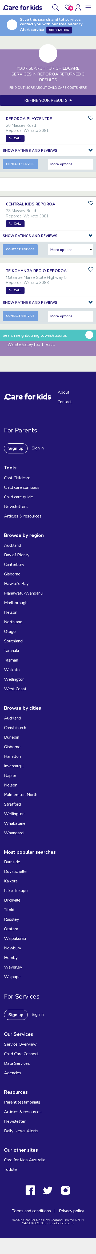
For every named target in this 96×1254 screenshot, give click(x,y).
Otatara (11, 929)
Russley (11, 919)
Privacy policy (71, 1211)
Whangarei (14, 833)
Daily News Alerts (21, 1131)
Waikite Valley (20, 344)
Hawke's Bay (16, 584)
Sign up (15, 448)
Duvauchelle (15, 871)
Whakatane (15, 823)
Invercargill (14, 766)
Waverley (13, 967)
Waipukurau (15, 938)
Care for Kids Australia (24, 1160)
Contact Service (20, 164)
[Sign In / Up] (78, 7)
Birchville (12, 900)
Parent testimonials (22, 1102)
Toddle (10, 1169)
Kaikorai (11, 881)
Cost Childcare (17, 478)
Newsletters (16, 507)
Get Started (59, 30)
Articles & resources (23, 516)
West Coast (15, 689)
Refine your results (47, 100)
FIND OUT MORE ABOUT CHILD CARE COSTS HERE (48, 88)
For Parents (20, 430)
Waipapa (12, 977)
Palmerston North (20, 795)
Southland (13, 641)
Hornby (11, 958)
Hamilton (12, 756)
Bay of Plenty (16, 555)
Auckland (12, 545)
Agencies (12, 1073)
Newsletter (15, 1121)
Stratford (12, 804)
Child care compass (21, 487)
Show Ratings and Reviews (30, 150)
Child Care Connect (21, 1054)
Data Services (17, 1063)
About (63, 392)
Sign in (38, 448)
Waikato (12, 670)
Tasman (11, 660)
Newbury (12, 948)
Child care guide (18, 497)
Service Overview (20, 1044)
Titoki (9, 910)
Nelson (10, 612)
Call (17, 138)
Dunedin (11, 737)
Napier (10, 776)
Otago (10, 631)
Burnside (12, 862)
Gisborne (12, 574)
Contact (65, 402)
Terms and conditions (31, 1211)
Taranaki (11, 651)
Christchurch (15, 728)
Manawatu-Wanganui (23, 593)
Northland (13, 622)
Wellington (14, 679)
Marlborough (15, 603)
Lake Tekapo (16, 891)
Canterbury (14, 564)
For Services (21, 996)
